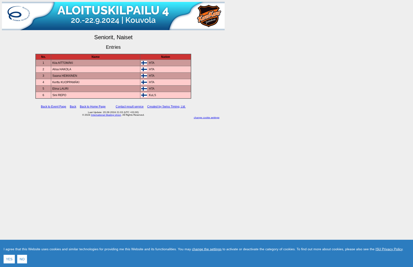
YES (9, 259)
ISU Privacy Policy (388, 249)
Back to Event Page (53, 106)
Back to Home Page (93, 106)
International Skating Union (106, 115)
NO (22, 259)
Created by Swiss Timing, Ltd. (166, 106)
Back (73, 106)
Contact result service (130, 106)
